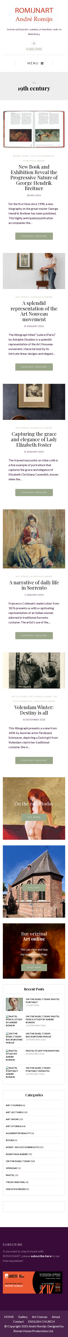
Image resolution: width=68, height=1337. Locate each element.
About (56, 1316)
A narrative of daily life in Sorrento (34, 585)
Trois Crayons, (15, 1182)
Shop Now (34, 967)
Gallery (34, 887)
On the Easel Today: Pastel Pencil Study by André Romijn (43, 1019)
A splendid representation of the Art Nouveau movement (34, 311)
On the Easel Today (18, 1161)
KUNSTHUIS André (34, 161)
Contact (18, 1321)
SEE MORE (34, 817)
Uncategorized (16, 1189)
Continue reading (34, 236)
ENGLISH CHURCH (41, 1321)
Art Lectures (19, 696)
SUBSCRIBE (34, 48)
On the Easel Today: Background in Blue (38, 1035)
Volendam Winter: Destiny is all (34, 710)
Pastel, (10, 1175)
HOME (9, 1316)
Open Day (11, 1168)
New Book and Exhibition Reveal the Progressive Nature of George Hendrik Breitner (34, 177)
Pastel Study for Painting (42, 1050)
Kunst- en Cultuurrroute (38, 156)
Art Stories (22, 297)
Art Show (12, 1119)
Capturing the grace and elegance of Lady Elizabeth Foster (34, 439)
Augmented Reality (18, 1133)
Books (17, 156)
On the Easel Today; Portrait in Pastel (38, 1069)
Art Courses (14, 1105)
